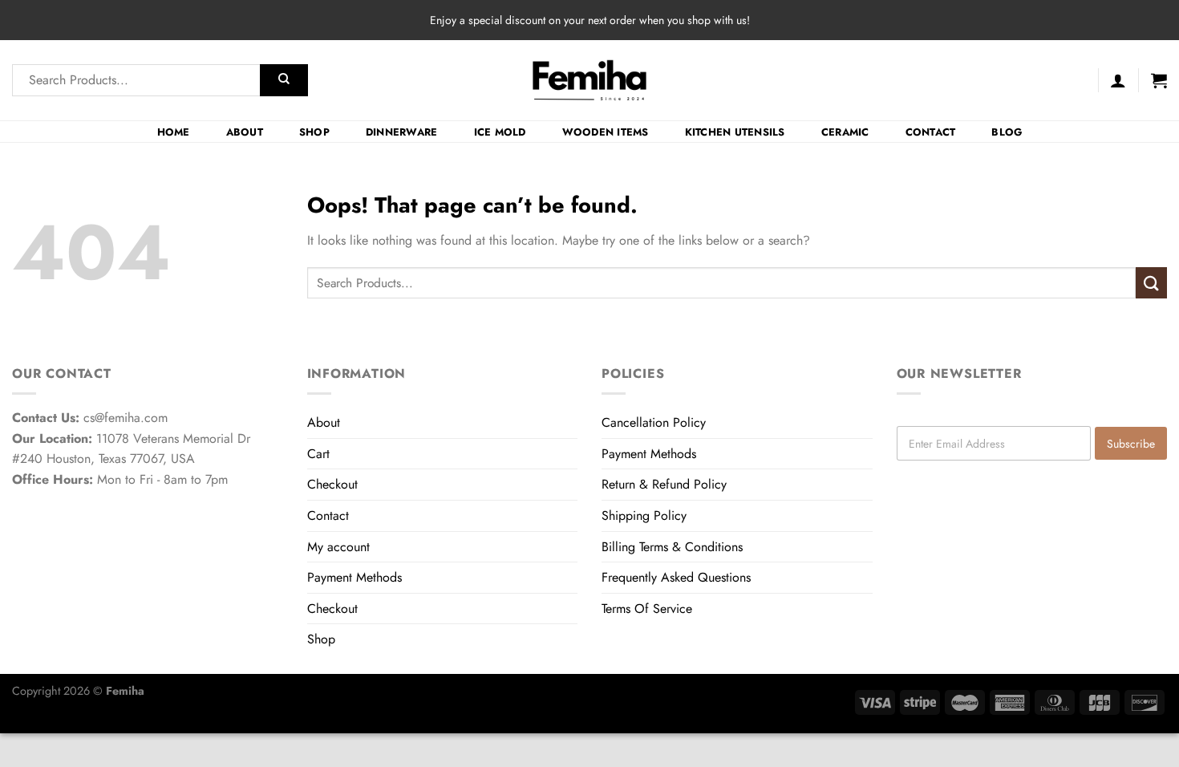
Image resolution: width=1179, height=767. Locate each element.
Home (173, 132)
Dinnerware (402, 132)
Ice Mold (500, 132)
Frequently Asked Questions (676, 577)
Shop (314, 132)
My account (338, 547)
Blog (1006, 132)
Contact (931, 132)
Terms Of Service (647, 608)
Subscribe (1131, 444)
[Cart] (1159, 80)
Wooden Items (605, 132)
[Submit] (284, 80)
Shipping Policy (644, 515)
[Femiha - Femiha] (590, 80)
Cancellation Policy (654, 422)
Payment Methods (354, 577)
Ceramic (845, 132)
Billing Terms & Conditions (672, 547)
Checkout (332, 484)
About (244, 132)
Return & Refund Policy (664, 484)
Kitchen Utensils (735, 132)
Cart (318, 453)
